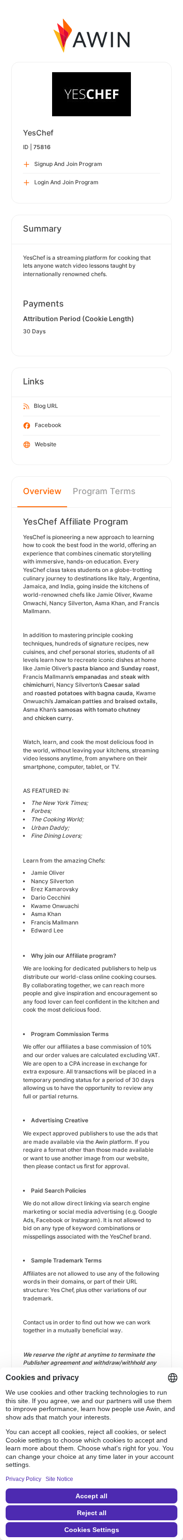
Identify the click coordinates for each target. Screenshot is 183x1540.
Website (45, 444)
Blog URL (46, 405)
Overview (42, 491)
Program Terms (104, 491)
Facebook (48, 424)
